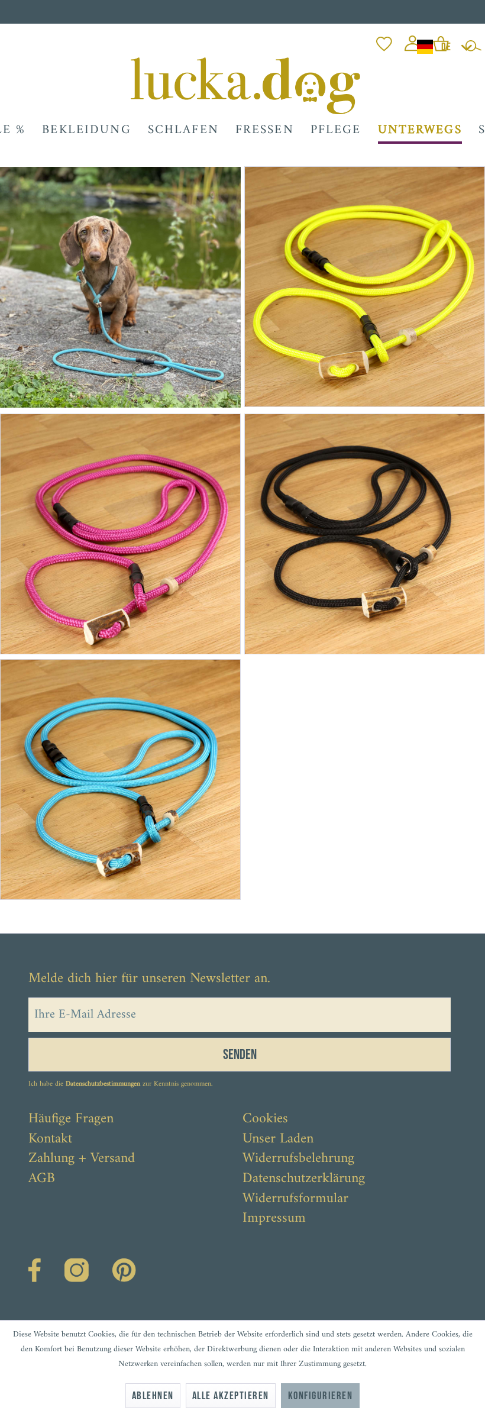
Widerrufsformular (295, 1199)
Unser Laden (277, 1139)
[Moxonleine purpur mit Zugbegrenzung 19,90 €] (121, 534)
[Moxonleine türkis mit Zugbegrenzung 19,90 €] (121, 779)
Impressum (274, 1219)
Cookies (265, 1119)
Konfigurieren (320, 1396)
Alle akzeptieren (230, 1396)
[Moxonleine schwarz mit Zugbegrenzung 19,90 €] (363, 534)
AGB (41, 1179)
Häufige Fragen (71, 1119)
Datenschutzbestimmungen (103, 1084)
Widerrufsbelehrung (298, 1159)
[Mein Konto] (412, 40)
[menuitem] (384, 40)
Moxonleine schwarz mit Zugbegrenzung (335, 707)
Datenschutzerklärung (303, 1179)
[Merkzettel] (384, 40)
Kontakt (50, 1139)
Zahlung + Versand (81, 1159)
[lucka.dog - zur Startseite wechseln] (245, 85)
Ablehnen (153, 1396)
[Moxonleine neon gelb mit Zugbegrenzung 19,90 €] (363, 286)
